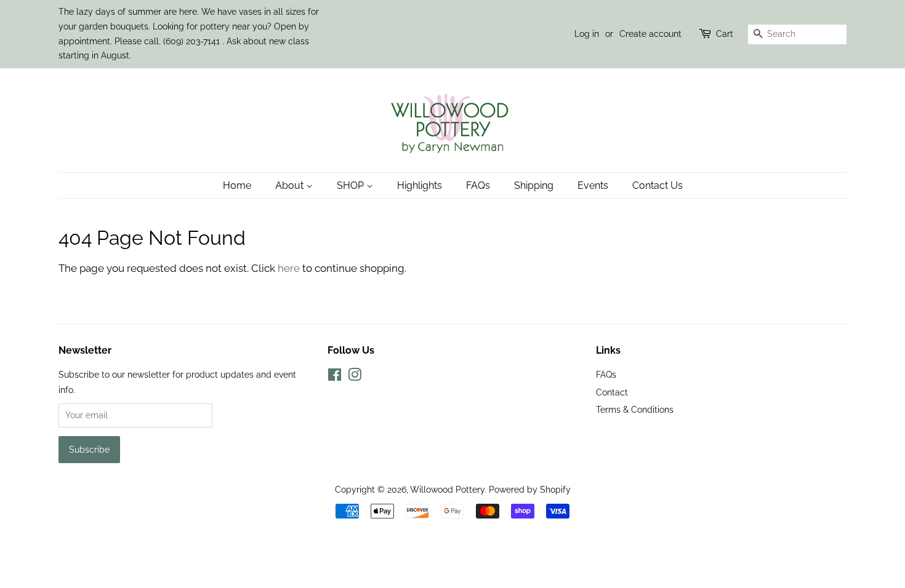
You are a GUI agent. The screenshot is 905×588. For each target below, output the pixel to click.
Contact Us (657, 185)
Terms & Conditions (635, 409)
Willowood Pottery (447, 489)
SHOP (351, 185)
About (290, 185)
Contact (612, 392)
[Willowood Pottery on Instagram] (354, 376)
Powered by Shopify (530, 489)
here (289, 268)
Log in (586, 34)
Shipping (533, 185)
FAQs (478, 185)
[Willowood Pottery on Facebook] (335, 376)
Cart (724, 34)
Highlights (419, 185)
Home (237, 185)
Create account (650, 34)
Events (592, 185)
